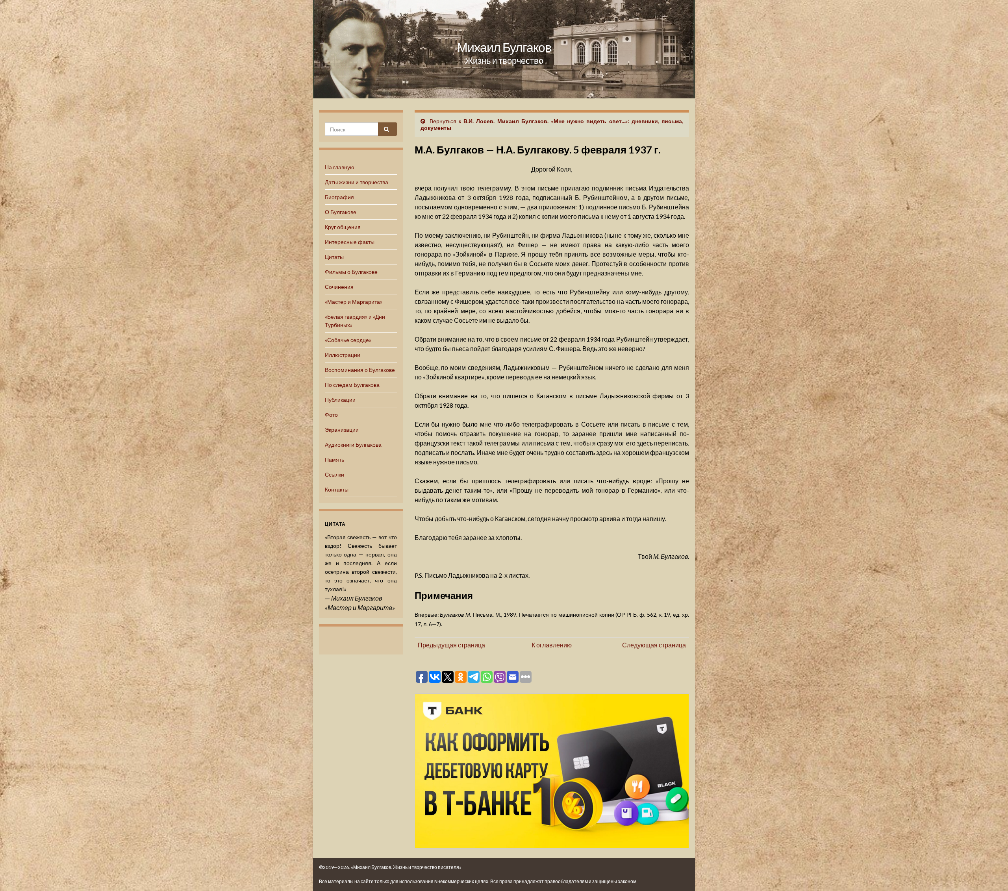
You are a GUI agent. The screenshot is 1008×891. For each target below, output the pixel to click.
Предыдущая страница (451, 645)
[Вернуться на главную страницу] (504, 49)
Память (334, 459)
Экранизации (342, 429)
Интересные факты (349, 241)
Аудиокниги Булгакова (353, 444)
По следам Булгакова (352, 384)
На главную (339, 167)
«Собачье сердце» (348, 339)
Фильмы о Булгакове (351, 271)
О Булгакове (340, 212)
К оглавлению (552, 645)
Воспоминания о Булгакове (360, 369)
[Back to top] (990, 873)
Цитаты (334, 256)
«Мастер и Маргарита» (353, 301)
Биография (339, 197)
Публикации (340, 399)
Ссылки (334, 474)
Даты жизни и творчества (356, 182)
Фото (331, 414)
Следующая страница (654, 645)
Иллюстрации (342, 354)
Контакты (336, 489)
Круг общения (343, 227)
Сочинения (339, 286)
